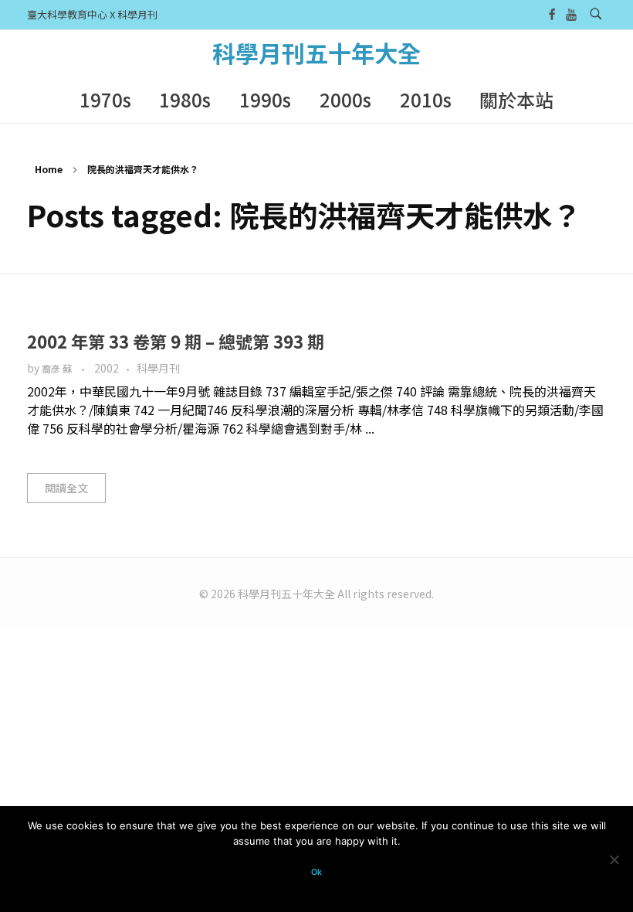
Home (49, 168)
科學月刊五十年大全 (316, 53)
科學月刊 (158, 368)
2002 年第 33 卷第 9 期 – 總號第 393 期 (175, 340)
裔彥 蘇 (58, 369)
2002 (106, 368)
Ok (316, 872)
